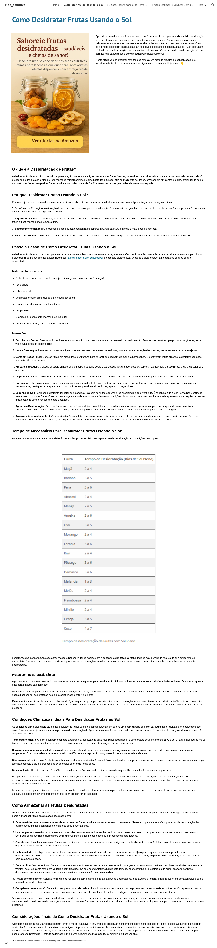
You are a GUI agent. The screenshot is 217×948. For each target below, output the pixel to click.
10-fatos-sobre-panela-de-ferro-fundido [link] (127, 4)
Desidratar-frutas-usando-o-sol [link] (83, 4)
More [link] (200, 4)
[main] (108, 19)
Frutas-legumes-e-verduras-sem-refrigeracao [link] (172, 4)
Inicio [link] (56, 4)
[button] (213, 5)
